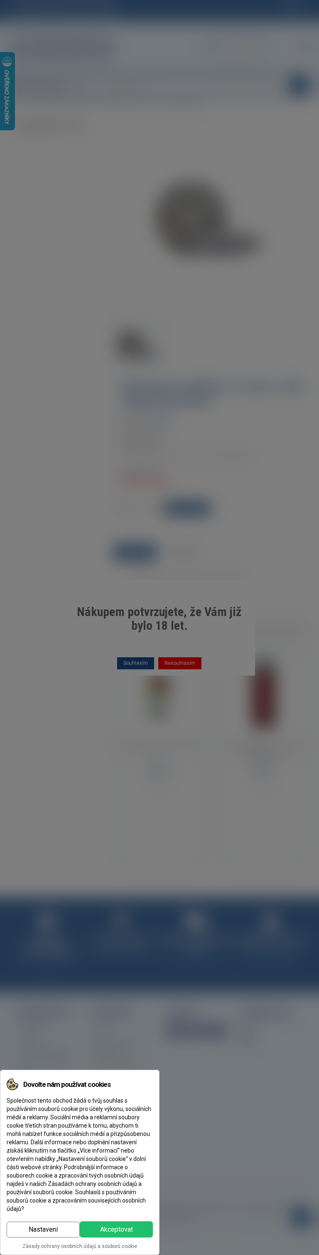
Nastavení (43, 1229)
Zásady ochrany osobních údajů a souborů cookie (79, 1246)
